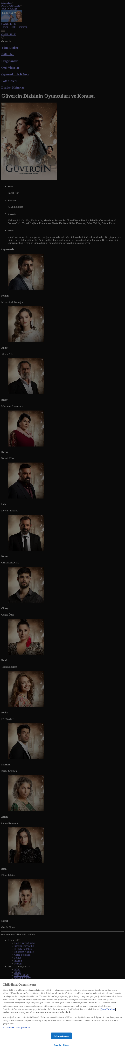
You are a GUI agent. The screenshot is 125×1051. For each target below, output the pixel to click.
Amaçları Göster (61, 1045)
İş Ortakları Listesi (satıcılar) (16, 1027)
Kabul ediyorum (61, 1036)
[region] (62, 1015)
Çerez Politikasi (108, 1009)
